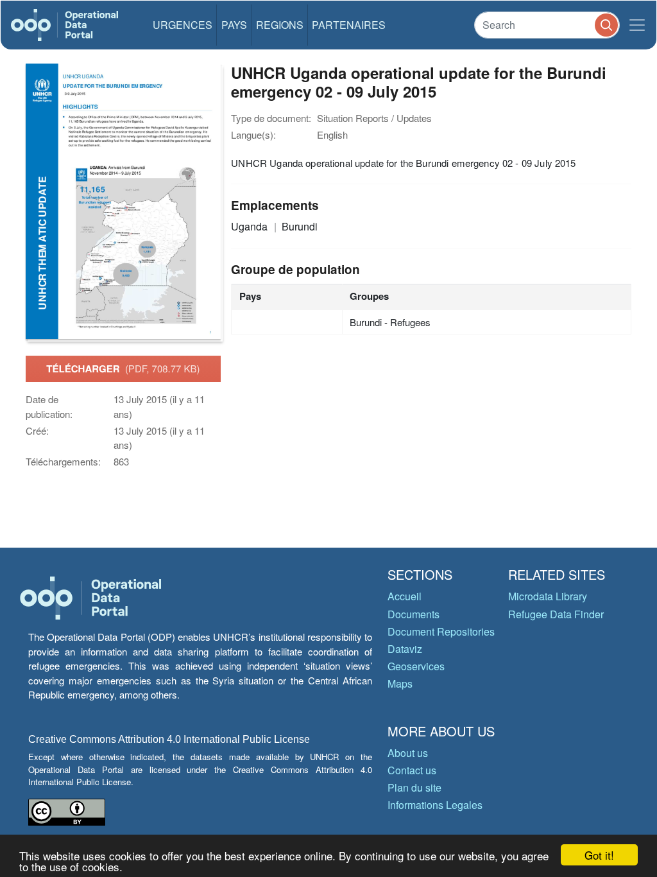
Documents (413, 614)
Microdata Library (547, 596)
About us (408, 752)
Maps (400, 683)
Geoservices (416, 666)
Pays (234, 24)
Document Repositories (441, 631)
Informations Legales (435, 804)
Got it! (599, 855)
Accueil (405, 596)
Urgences (182, 24)
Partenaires (349, 24)
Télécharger (123, 368)
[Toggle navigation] (637, 25)
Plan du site (414, 787)
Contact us (412, 770)
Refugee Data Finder (556, 614)
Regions (279, 24)
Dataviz (405, 648)
